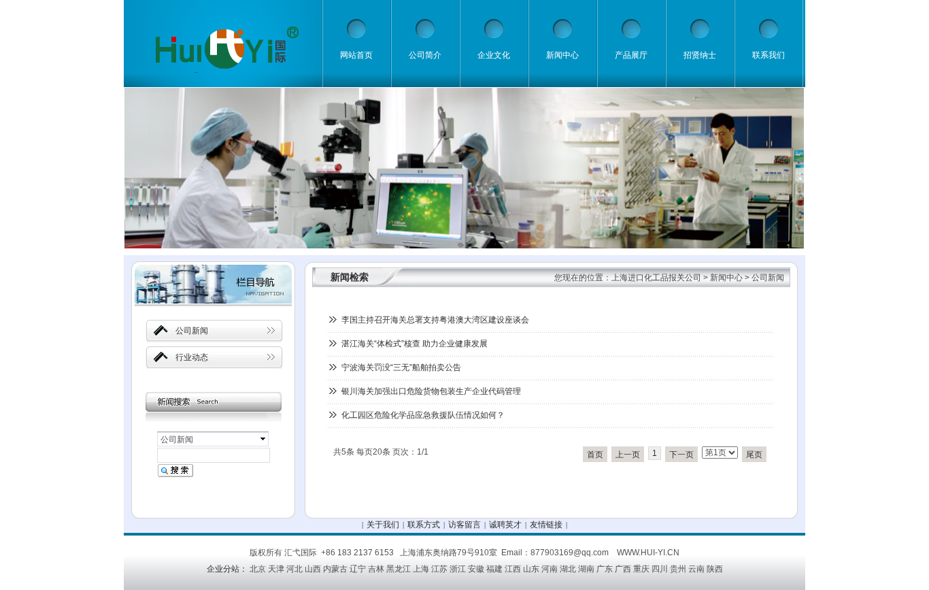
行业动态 (191, 357)
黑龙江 (398, 569)
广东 (604, 569)
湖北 (568, 569)
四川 (660, 569)
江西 (513, 569)
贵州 (678, 569)
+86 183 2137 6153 (357, 552)
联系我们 (768, 55)
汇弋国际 (300, 552)
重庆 (641, 569)
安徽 (476, 569)
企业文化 (493, 55)
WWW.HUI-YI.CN (648, 552)
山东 (531, 569)
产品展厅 (631, 55)
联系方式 (423, 524)
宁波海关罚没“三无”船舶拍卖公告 (401, 367)
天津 (276, 569)
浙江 (458, 569)
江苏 (439, 569)
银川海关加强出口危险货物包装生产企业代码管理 (431, 391)
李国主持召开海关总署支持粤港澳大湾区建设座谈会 (435, 320)
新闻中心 (562, 55)
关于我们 (383, 524)
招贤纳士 (699, 55)
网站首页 (356, 55)
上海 (421, 569)
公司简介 (425, 55)
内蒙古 (335, 569)
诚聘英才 (505, 524)
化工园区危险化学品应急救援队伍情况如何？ (423, 415)
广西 (623, 569)
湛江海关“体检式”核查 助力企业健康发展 (414, 343)
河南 (549, 569)
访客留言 (464, 524)
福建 (494, 569)
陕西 (715, 569)
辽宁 (358, 569)
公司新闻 (767, 277)
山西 (313, 569)
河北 (294, 569)
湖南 (586, 569)
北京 (258, 569)
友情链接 (546, 524)
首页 (595, 454)
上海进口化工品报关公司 (656, 277)
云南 (696, 569)
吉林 (376, 569)
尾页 (754, 454)
